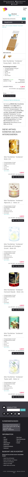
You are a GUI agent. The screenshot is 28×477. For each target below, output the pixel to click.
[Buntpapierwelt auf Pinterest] (8, 412)
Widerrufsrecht (7, 442)
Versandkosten (22, 88)
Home (3, 25)
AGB (5, 437)
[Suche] (24, 19)
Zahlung (5, 441)
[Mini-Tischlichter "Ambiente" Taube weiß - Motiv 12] (14, 366)
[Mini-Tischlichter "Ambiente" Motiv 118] (14, 323)
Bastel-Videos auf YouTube (9, 465)
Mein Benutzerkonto (9, 1)
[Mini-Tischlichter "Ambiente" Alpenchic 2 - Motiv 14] (14, 190)
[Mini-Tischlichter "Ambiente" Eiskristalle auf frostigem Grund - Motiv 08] (14, 234)
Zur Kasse (20, 2)
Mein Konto (19, 437)
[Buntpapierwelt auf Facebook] (4, 412)
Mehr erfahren (6, 170)
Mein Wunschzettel (21, 1)
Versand (5, 439)
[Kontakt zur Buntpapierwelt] (11, 412)
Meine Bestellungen (20, 439)
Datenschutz (6, 444)
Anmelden (15, 4)
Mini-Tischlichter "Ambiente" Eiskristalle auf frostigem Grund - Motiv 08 (13, 246)
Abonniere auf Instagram (9, 461)
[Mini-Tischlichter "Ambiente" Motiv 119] (14, 146)
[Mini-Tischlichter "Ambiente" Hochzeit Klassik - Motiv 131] (14, 279)
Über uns (18, 441)
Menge (4, 93)
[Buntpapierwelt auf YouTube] (19, 412)
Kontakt (18, 442)
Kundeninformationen (8, 446)
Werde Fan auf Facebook (9, 458)
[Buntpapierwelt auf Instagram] (15, 412)
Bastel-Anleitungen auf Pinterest (10, 460)
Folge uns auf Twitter (8, 463)
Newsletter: (12, 407)
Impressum (6, 448)
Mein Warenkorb (11, 2)
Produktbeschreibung (12, 100)
